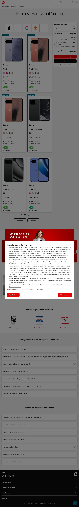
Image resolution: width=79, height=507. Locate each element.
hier (34, 251)
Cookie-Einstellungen (27, 289)
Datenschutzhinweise (12, 289)
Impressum (40, 289)
